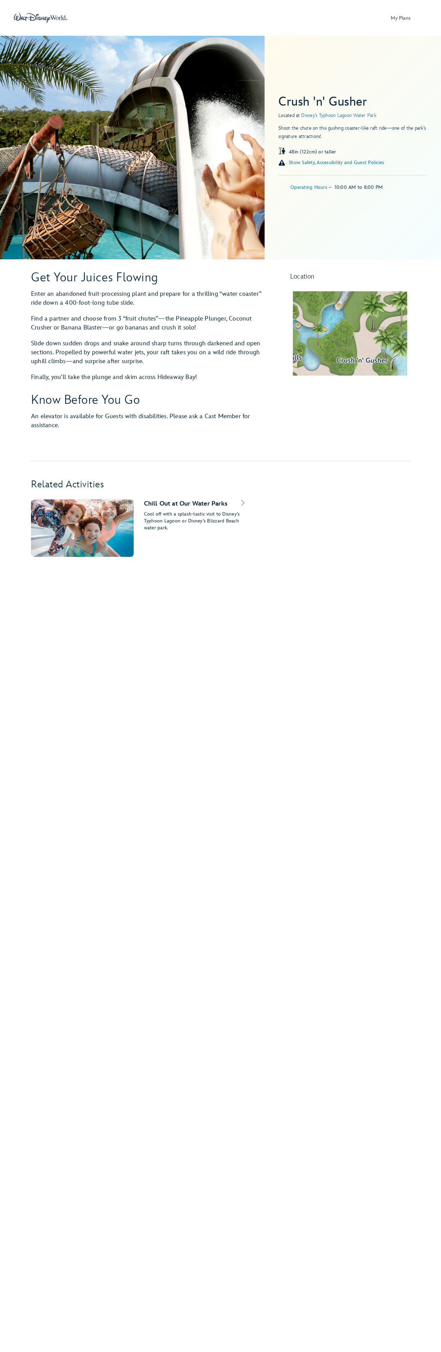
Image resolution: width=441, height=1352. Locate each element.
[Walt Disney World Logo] (41, 17)
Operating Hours (309, 187)
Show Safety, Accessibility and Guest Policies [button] (336, 162)
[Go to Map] (350, 333)
